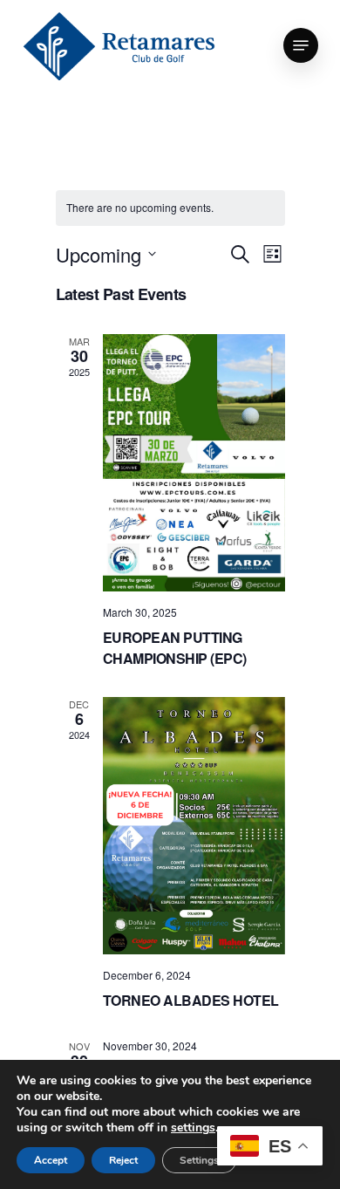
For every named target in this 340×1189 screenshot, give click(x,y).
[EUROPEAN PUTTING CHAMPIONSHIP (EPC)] (194, 462)
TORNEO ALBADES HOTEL (191, 1000)
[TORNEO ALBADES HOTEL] (194, 826)
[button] (300, 45)
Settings (199, 1160)
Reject (123, 1160)
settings (193, 1128)
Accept (50, 1160)
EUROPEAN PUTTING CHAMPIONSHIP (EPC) (175, 647)
